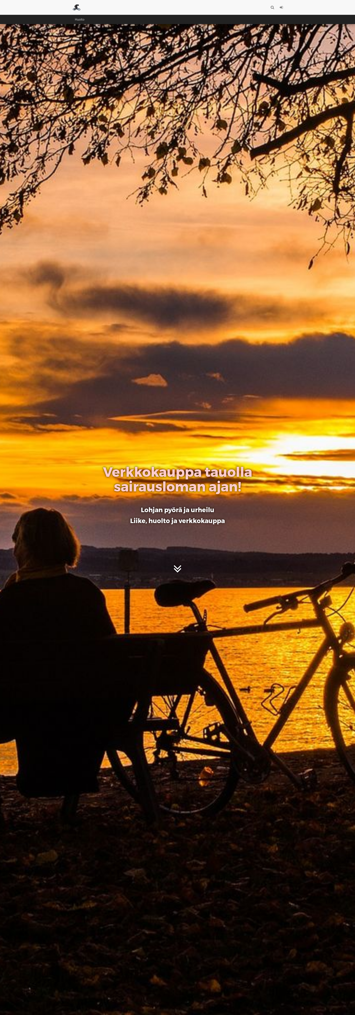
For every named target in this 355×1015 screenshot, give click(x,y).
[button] (272, 7)
